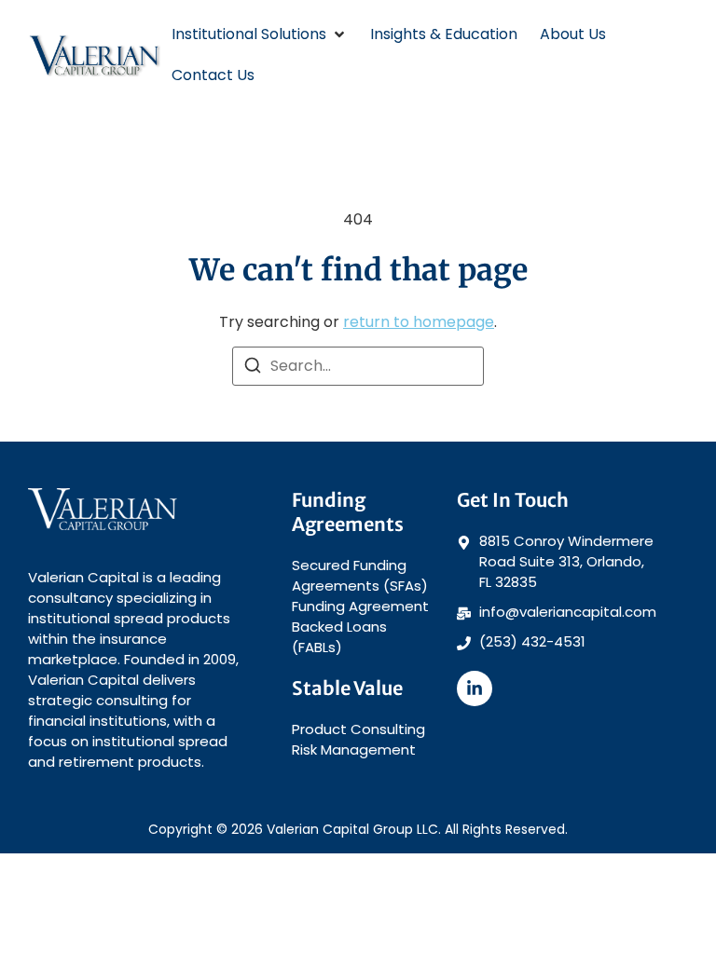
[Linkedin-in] (474, 688)
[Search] (252, 368)
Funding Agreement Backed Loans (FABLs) (360, 626)
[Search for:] (358, 366)
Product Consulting (358, 729)
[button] (259, 34)
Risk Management (354, 749)
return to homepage (418, 322)
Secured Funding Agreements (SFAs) (360, 575)
